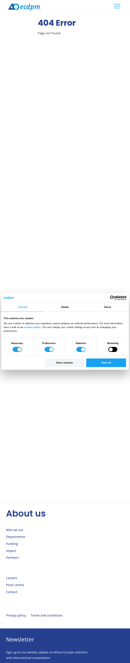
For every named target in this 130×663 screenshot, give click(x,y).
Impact (11, 551)
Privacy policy (16, 615)
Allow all (106, 362)
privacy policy (32, 327)
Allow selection (64, 362)
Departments (15, 537)
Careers (11, 578)
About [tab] (107, 307)
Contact (11, 592)
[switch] (49, 349)
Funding (12, 544)
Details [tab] (65, 307)
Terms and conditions (46, 615)
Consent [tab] (22, 307)
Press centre (15, 585)
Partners (12, 558)
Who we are (14, 530)
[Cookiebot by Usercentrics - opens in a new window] (112, 298)
